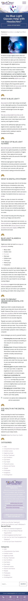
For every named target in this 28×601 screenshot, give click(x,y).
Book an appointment (16, 427)
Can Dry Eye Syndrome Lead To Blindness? (13, 524)
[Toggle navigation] (24, 3)
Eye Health (19, 435)
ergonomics (7, 379)
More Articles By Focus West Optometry (14, 515)
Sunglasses (7, 472)
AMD (5, 446)
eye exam (19, 86)
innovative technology (13, 507)
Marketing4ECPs (11, 593)
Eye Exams (7, 459)
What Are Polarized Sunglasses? (13, 528)
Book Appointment (14, 25)
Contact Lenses (8, 451)
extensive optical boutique (15, 505)
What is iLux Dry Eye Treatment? (11, 522)
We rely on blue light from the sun (11, 115)
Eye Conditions (8, 457)
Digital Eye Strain (11, 435)
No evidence (5, 284)
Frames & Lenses (8, 464)
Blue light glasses (6, 147)
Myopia (6, 468)
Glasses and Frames (9, 466)
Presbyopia (7, 470)
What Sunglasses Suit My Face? (12, 535)
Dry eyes (6, 254)
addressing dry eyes (16, 503)
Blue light (4, 103)
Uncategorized (8, 474)
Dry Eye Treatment (9, 455)
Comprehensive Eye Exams (11, 449)
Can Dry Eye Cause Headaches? (13, 541)
